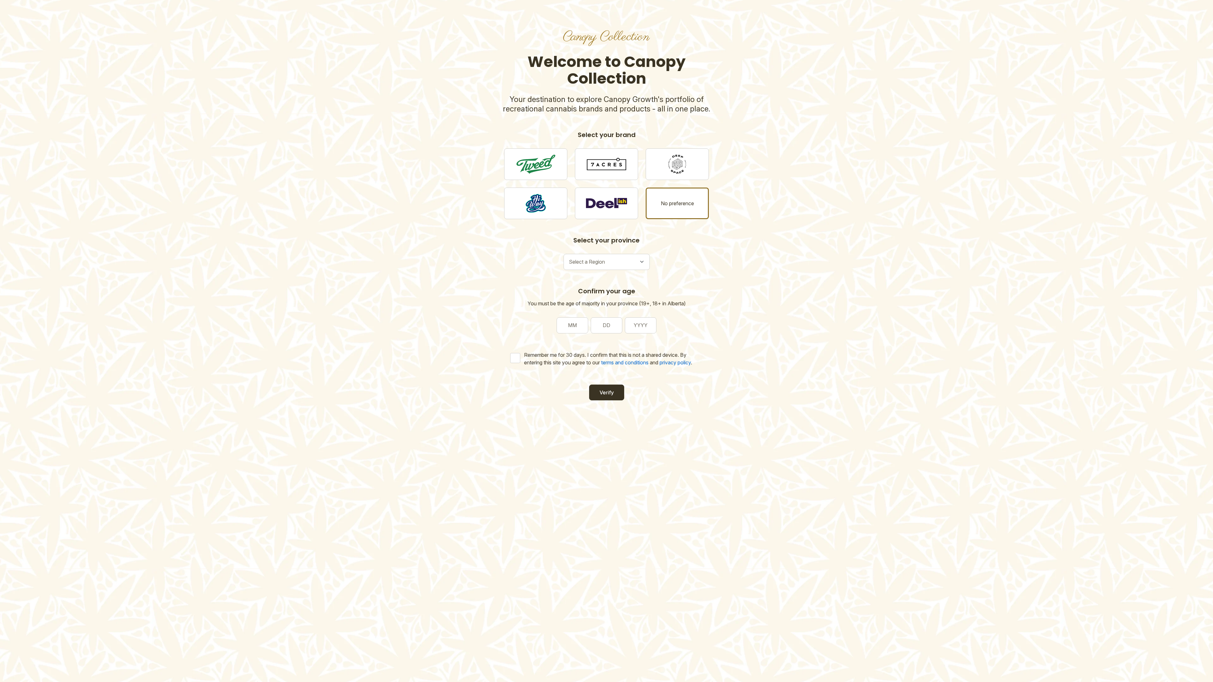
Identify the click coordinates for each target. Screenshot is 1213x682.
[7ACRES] (606, 164)
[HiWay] (535, 203)
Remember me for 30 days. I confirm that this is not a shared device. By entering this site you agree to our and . (608, 359)
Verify (607, 392)
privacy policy (675, 362)
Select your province (606, 240)
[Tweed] (535, 164)
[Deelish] (606, 203)
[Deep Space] (677, 164)
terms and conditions (625, 362)
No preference (677, 203)
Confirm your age (606, 291)
